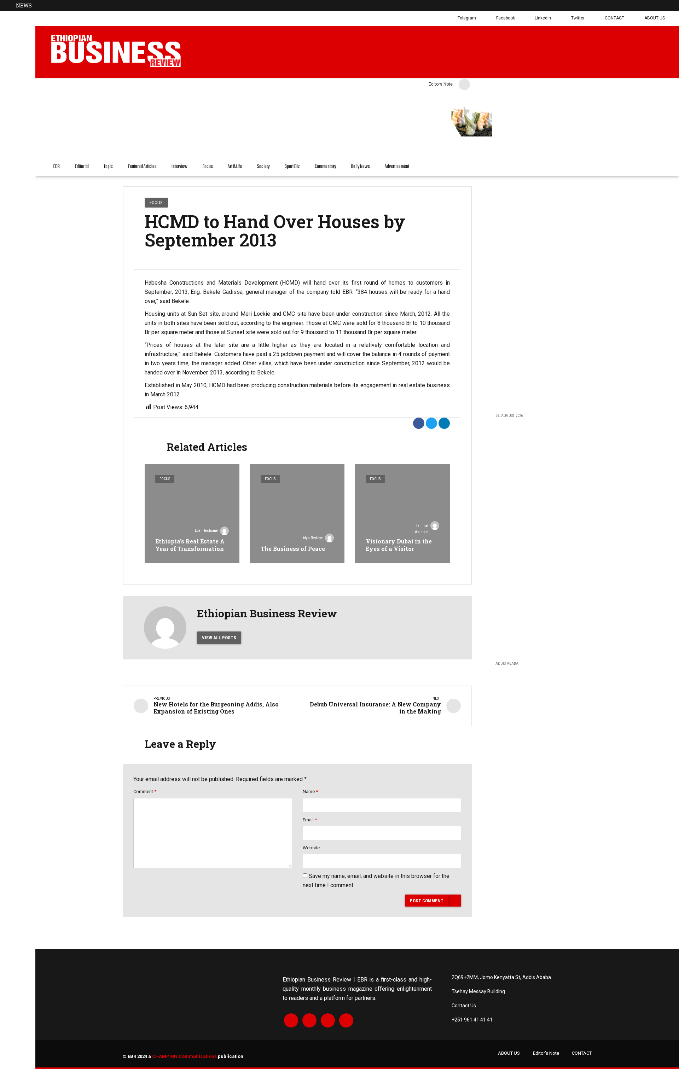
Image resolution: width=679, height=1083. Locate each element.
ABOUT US (509, 1053)
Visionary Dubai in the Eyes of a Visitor (399, 544)
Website (311, 847)
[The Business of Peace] (297, 514)
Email (310, 819)
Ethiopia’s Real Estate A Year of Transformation (190, 544)
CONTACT (582, 1053)
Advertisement (397, 167)
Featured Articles (142, 167)
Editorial (82, 167)
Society (263, 167)
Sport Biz (292, 167)
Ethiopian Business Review (267, 613)
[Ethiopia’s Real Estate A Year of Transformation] (192, 514)
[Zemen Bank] (539, 135)
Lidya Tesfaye (312, 538)
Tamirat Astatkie (421, 528)
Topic (108, 167)
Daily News (360, 167)
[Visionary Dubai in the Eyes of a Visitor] (402, 514)
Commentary (325, 167)
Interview (179, 167)
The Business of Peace (293, 548)
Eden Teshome (206, 530)
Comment (144, 791)
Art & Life (235, 167)
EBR (56, 167)
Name (310, 791)
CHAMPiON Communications (184, 1056)
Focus (208, 167)
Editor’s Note (546, 1053)
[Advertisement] (537, 294)
